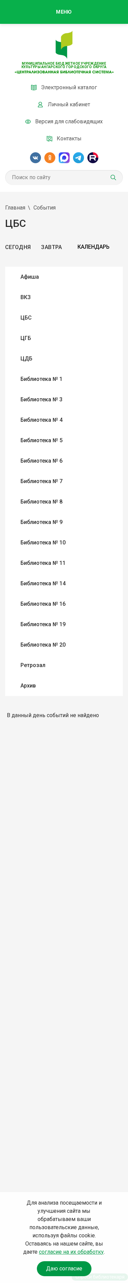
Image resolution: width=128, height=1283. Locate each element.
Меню (64, 12)
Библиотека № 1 (41, 379)
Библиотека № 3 (41, 399)
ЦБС (26, 317)
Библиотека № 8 (41, 501)
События (44, 207)
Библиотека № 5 (41, 440)
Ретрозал (32, 665)
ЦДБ (26, 358)
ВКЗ (25, 297)
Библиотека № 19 (43, 624)
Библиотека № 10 (43, 542)
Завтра (51, 247)
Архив (28, 685)
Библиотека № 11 (43, 563)
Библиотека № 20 (43, 645)
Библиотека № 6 (41, 461)
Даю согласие (64, 1268)
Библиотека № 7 (41, 481)
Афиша (29, 277)
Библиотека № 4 (41, 420)
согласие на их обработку (71, 1252)
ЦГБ (25, 338)
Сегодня (18, 247)
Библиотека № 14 (43, 583)
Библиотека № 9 (41, 522)
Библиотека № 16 (43, 604)
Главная (15, 207)
